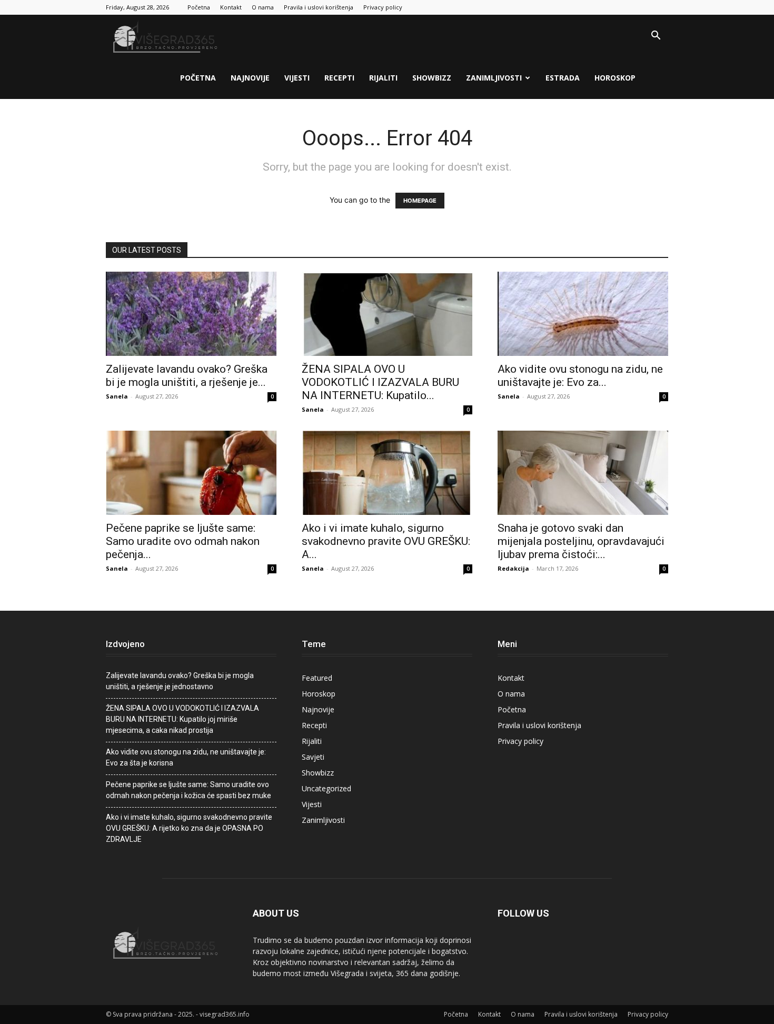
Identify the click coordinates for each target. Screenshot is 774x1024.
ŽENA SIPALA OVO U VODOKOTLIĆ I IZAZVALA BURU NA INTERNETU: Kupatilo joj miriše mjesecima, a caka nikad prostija (182, 719)
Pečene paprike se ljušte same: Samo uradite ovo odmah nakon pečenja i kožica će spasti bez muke (188, 790)
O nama (263, 7)
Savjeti (313, 757)
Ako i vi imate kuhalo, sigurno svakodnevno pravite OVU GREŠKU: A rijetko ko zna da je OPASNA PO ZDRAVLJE (189, 828)
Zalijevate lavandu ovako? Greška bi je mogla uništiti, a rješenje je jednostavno (180, 681)
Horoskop (615, 78)
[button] (655, 37)
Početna (198, 7)
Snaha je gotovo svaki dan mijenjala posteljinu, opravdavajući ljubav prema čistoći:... (581, 541)
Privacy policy (382, 7)
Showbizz (431, 78)
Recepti (339, 78)
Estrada (562, 78)
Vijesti (297, 78)
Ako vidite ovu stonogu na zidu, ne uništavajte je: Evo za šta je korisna (186, 757)
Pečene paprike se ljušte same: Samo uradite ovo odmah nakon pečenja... (183, 541)
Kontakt (231, 7)
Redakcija (513, 568)
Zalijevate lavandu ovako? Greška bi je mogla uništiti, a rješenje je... (186, 376)
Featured (317, 678)
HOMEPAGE (419, 200)
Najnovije (250, 78)
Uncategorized (326, 788)
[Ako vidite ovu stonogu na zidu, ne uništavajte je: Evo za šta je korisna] (583, 314)
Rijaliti (383, 78)
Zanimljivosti (494, 78)
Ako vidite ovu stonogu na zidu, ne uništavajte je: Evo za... (580, 376)
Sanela (117, 396)
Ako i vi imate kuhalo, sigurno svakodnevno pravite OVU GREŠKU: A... (386, 541)
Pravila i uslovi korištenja (318, 7)
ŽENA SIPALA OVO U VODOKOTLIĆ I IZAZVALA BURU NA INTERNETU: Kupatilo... (380, 382)
